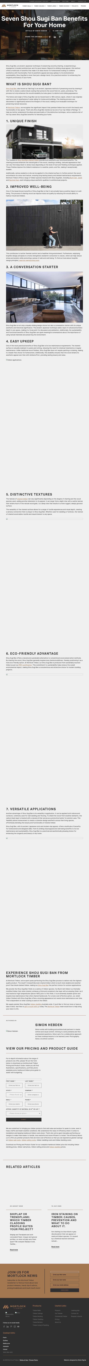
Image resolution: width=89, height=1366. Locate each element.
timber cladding (36, 1004)
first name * (10, 1081)
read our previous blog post (29, 260)
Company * (29, 1090)
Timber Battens (38, 1322)
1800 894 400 (8, 1352)
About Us (58, 1322)
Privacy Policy (33, 1360)
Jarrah (80, 178)
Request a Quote (76, 1316)
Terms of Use (24, 1360)
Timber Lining (51, 6)
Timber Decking (64, 6)
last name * (29, 1081)
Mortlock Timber (14, 108)
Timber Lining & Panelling (41, 1325)
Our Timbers (58, 1313)
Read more (14, 1250)
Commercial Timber (61, 1316)
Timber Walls (26, 6)
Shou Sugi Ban (11, 89)
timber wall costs (14, 1140)
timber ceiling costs (29, 1140)
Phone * (28, 1100)
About (73, 1)
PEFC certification (25, 665)
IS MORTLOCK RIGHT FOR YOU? (39, 1)
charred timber (22, 499)
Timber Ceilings (39, 6)
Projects (75, 6)
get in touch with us (31, 1007)
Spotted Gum (14, 180)
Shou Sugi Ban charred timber (28, 160)
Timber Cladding (38, 1319)
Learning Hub (55, 1)
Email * (8, 1100)
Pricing (83, 6)
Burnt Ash (73, 178)
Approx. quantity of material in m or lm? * (23, 1109)
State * (9, 1090)
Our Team (65, 1)
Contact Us (82, 1)
